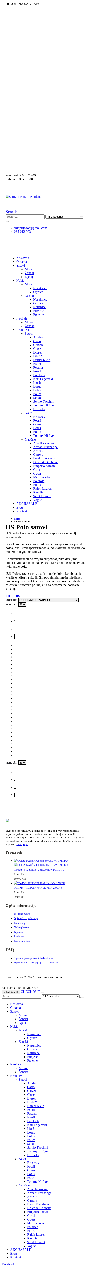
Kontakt (21, 511)
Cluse (37, 348)
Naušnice (39, 307)
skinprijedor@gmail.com (30, 228)
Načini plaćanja (21, 927)
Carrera (38, 454)
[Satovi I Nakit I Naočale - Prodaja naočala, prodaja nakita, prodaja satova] (23, 197)
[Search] (7, 221)
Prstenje (38, 314)
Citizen (38, 345)
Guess (37, 424)
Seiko (37, 398)
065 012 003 (22, 231)
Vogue (37, 500)
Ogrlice (38, 292)
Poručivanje (20, 923)
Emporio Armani (44, 466)
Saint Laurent (42, 496)
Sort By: (11, 600)
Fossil (37, 371)
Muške (29, 322)
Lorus (37, 386)
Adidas (38, 337)
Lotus (37, 390)
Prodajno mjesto (22, 913)
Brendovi (22, 329)
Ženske (29, 326)
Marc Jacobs (41, 477)
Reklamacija (20, 936)
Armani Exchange (45, 447)
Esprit (37, 364)
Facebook (8, 1264)
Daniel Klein (41, 360)
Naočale (21, 318)
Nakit (20, 280)
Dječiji (29, 277)
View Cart (10, 991)
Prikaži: (11, 604)
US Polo (39, 409)
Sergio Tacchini (43, 401)
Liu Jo (37, 382)
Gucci (37, 469)
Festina (38, 367)
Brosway (39, 416)
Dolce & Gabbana (45, 462)
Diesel (37, 352)
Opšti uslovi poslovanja (26, 918)
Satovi (20, 265)
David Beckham (44, 458)
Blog (19, 507)
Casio (37, 341)
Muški (29, 269)
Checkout (30, 991)
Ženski (29, 273)
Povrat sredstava (22, 941)
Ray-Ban (39, 492)
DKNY (38, 356)
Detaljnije (22, 844)
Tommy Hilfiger (44, 405)
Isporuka (18, 932)
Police (37, 394)
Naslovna (22, 258)
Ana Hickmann (43, 443)
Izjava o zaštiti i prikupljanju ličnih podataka (36, 962)
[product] (49, 863)
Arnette (38, 450)
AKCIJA (26, 503)
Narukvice (40, 288)
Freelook (39, 375)
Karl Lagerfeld (43, 379)
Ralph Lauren (42, 488)
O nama (21, 261)
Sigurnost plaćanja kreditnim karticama (33, 958)
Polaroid (38, 481)
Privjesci (39, 311)
